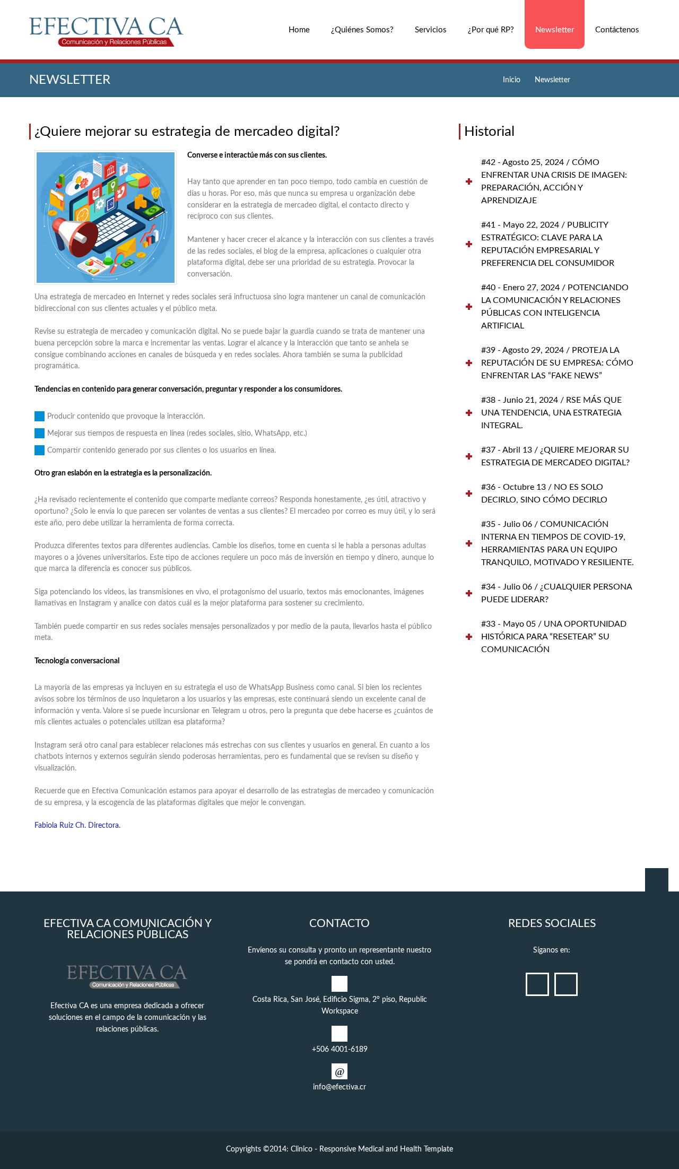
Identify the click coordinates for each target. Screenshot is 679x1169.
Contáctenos (617, 30)
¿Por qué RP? (491, 30)
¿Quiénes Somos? (362, 30)
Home (299, 30)
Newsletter (554, 30)
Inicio (511, 80)
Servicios (431, 30)
